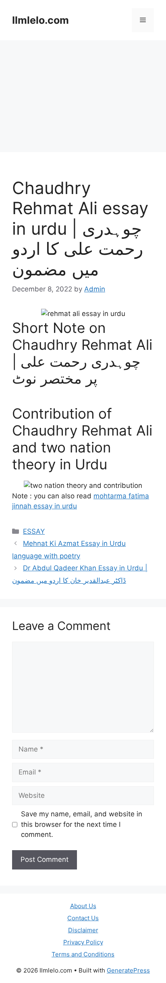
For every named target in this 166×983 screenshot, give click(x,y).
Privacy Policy (83, 942)
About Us (83, 906)
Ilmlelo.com (40, 20)
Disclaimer (83, 930)
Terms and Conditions (83, 954)
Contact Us (83, 918)
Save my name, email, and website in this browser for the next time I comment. (81, 824)
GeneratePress (128, 970)
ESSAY (34, 531)
